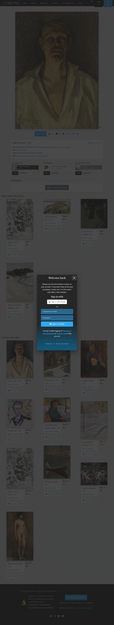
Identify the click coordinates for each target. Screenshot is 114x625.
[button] (57, 302)
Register (49, 343)
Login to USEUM (57, 324)
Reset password (62, 343)
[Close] (74, 278)
